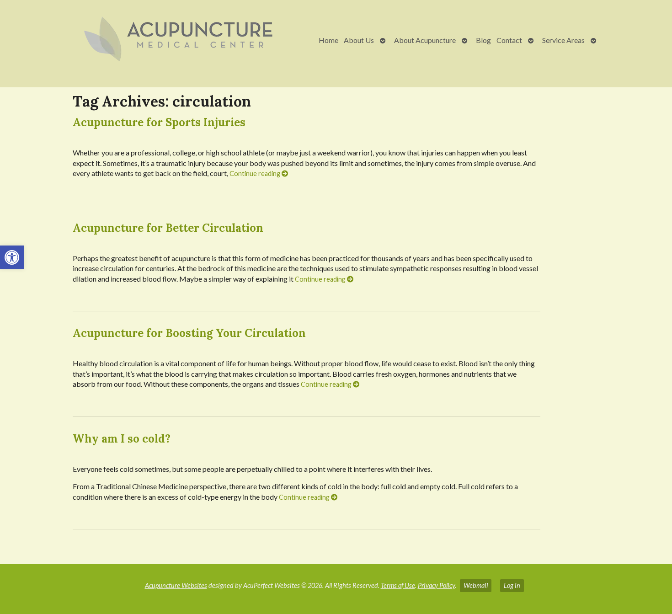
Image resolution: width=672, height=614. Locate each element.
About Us (359, 40)
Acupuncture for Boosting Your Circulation (189, 333)
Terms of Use (398, 585)
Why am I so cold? (122, 439)
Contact (509, 40)
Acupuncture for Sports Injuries (159, 122)
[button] (12, 257)
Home (328, 40)
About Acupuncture (425, 40)
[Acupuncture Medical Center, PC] (152, 40)
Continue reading (255, 173)
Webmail (476, 585)
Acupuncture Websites (176, 585)
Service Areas (563, 40)
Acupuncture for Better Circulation (168, 228)
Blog (483, 40)
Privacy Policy (436, 585)
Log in (512, 585)
